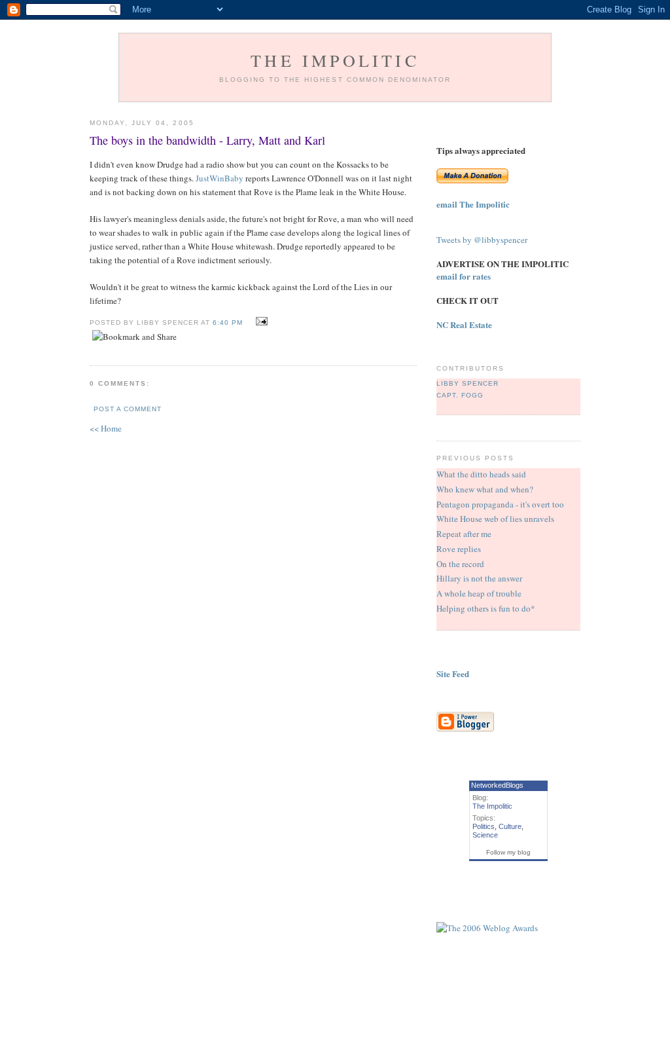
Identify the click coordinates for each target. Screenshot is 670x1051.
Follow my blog (508, 852)
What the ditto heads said (481, 474)
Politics (483, 826)
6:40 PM (228, 322)
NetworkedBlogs (497, 785)
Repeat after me (463, 534)
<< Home (106, 428)
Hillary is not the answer (479, 578)
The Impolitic (335, 60)
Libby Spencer (467, 383)
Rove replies (458, 549)
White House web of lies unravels (495, 519)
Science (485, 835)
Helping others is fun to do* (485, 608)
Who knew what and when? (484, 489)
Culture (510, 826)
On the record (460, 564)
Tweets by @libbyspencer (481, 240)
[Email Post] (260, 321)
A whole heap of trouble (478, 593)
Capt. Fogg (460, 395)
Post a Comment (128, 409)
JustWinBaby (219, 178)
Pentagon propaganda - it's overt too (500, 504)
